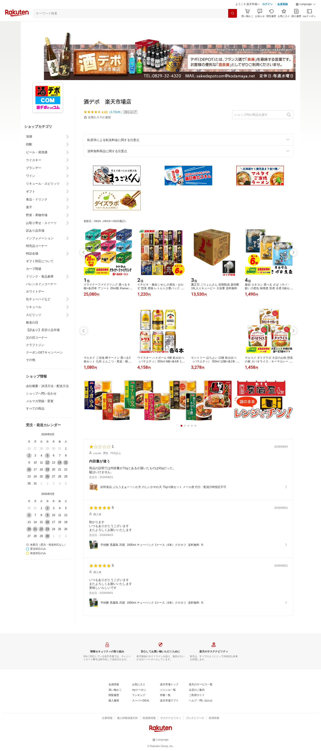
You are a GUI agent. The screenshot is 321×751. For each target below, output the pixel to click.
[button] (306, 4)
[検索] (232, 13)
